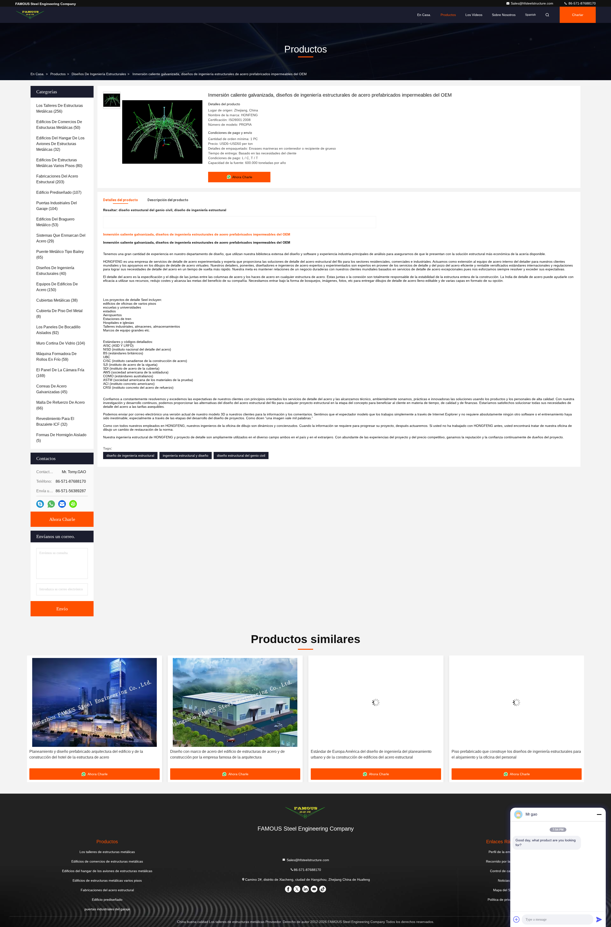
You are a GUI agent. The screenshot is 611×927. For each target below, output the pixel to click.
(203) (57, 179)
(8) (59, 314)
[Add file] (516, 919)
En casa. (424, 15)
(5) (61, 438)
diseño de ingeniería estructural (130, 455)
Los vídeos (473, 15)
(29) (60, 238)
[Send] (599, 919)
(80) (59, 163)
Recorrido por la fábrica (503, 861)
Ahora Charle (62, 519)
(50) (59, 125)
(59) (56, 356)
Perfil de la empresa (504, 852)
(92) (58, 330)
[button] (35, 713)
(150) (57, 287)
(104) (56, 206)
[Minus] (599, 814)
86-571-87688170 (582, 3)
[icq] (73, 504)
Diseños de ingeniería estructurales (99, 74)
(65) (60, 254)
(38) (57, 300)
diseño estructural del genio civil (241, 455)
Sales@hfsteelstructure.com (532, 3)
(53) (55, 222)
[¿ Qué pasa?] (40, 504)
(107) (58, 192)
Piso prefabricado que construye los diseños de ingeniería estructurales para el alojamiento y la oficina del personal (375, 754)
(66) (60, 405)
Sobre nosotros (504, 15)
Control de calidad (503, 871)
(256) (59, 108)
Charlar (577, 15)
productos (58, 74)
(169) (60, 373)
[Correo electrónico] (62, 504)
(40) (55, 271)
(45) (51, 389)
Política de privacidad (504, 899)
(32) (60, 144)
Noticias (504, 880)
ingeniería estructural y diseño (185, 455)
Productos (448, 15)
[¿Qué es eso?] (51, 504)
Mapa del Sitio (504, 890)
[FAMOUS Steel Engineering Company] (30, 15)
